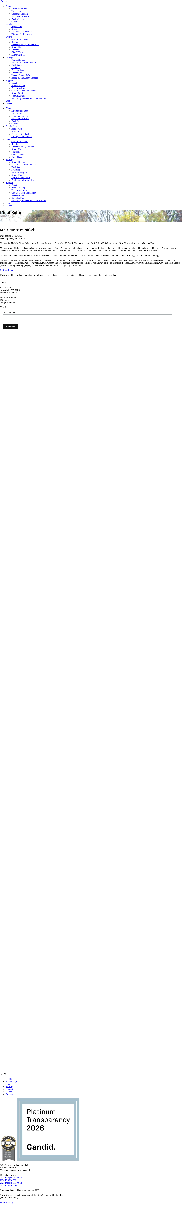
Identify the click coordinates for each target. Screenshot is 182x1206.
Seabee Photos (17, 72)
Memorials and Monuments (23, 62)
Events (9, 37)
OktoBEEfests (17, 52)
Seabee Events (17, 47)
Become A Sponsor (20, 88)
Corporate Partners (19, 14)
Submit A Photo (18, 96)
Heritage (9, 57)
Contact (14, 21)
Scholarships (11, 24)
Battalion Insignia (19, 70)
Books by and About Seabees (24, 78)
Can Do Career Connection (23, 90)
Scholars (15, 29)
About (8, 6)
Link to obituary (7, 270)
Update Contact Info (20, 75)
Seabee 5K (16, 49)
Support (9, 80)
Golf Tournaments (19, 39)
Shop (8, 101)
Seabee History (18, 60)
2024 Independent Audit (11, 1177)
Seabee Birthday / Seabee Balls (25, 44)
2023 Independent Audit (11, 1183)
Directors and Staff (19, 8)
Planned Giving (18, 85)
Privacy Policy (6, 1202)
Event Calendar (18, 55)
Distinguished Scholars (21, 34)
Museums (15, 67)
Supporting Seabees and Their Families (28, 98)
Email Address (9, 312)
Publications (16, 11)
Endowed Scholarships (21, 31)
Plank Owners (17, 19)
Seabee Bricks (17, 93)
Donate (4, 1)
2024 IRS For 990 (8, 1180)
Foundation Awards (20, 16)
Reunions (15, 42)
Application (16, 26)
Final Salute (16, 65)
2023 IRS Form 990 (9, 1185)
